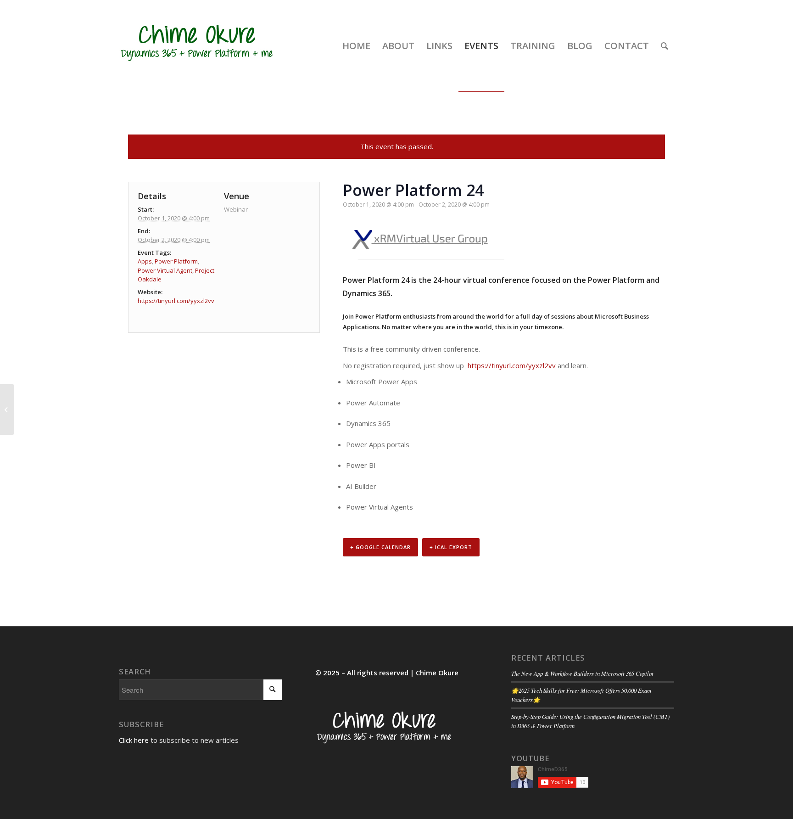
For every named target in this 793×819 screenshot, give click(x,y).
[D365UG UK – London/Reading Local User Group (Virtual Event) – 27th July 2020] (7, 409)
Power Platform (176, 261)
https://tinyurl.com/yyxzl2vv (512, 365)
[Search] (664, 46)
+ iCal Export (451, 547)
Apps (145, 261)
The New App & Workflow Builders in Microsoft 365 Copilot (582, 673)
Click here (134, 740)
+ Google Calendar (380, 547)
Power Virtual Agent (165, 270)
